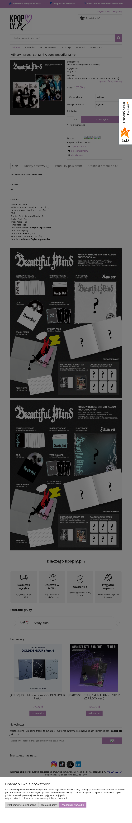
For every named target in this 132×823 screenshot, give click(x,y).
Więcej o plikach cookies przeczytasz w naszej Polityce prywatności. (37, 798)
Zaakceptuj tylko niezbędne (21, 805)
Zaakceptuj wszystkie (73, 805)
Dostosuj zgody (49, 805)
